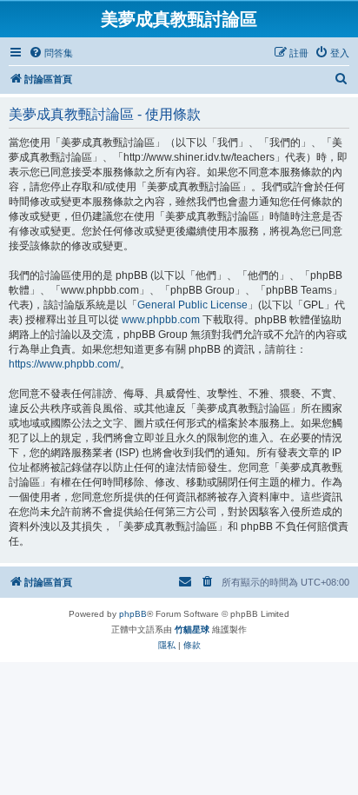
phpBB (133, 614)
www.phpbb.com (161, 320)
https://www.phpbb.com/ (64, 364)
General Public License (192, 305)
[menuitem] (51, 53)
